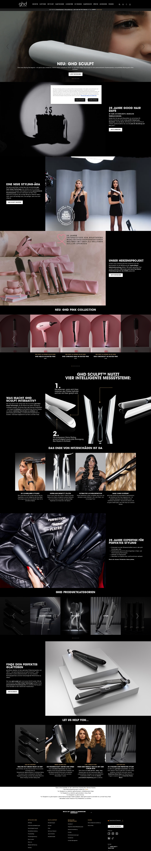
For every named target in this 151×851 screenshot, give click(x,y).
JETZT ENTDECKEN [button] (115, 275)
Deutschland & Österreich (115, 820)
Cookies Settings (93, 100)
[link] (75, 9)
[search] (119, 15)
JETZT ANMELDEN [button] (115, 129)
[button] (35, 820)
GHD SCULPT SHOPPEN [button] (14, 202)
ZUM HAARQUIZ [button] (12, 691)
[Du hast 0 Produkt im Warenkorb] (130, 15)
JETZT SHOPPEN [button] (75, 74)
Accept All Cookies (80, 100)
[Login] (123, 15)
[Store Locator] (126, 15)
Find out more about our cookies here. (89, 95)
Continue (133, 4)
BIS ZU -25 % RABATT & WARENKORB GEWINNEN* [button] (74, 812)
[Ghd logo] (23, 15)
